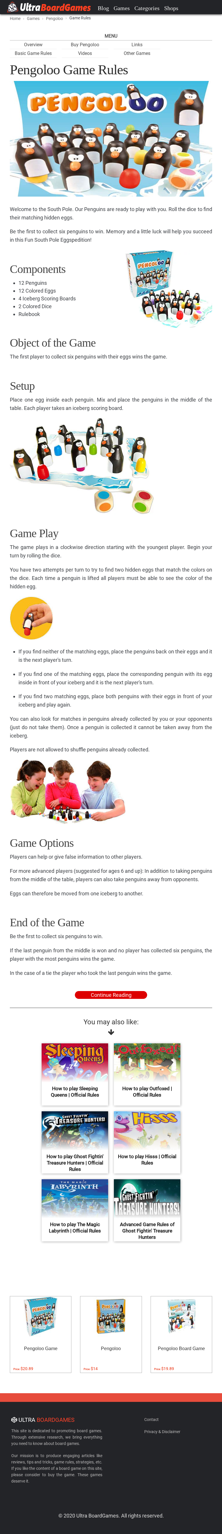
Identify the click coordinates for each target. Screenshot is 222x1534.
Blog (103, 8)
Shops (171, 8)
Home (15, 18)
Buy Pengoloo (85, 44)
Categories (147, 8)
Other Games (137, 53)
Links (137, 44)
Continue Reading (111, 995)
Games (122, 8)
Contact (151, 1419)
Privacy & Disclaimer (162, 1431)
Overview (33, 44)
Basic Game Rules (33, 53)
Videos (85, 53)
